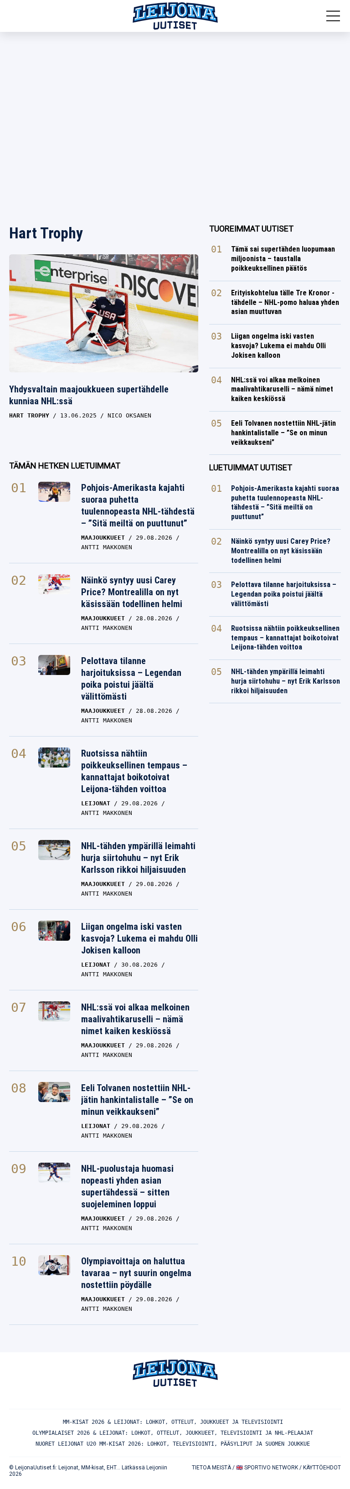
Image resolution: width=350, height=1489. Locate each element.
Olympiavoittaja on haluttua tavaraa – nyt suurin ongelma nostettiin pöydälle (136, 1273)
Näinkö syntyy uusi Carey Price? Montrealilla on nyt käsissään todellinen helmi (131, 592)
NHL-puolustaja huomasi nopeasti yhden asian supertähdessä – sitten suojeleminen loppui (127, 1186)
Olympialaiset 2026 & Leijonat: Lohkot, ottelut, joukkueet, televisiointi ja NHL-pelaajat (172, 1433)
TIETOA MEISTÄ (211, 1467)
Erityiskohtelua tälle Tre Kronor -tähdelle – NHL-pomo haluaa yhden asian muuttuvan (285, 302)
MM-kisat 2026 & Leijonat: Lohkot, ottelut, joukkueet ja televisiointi (173, 1422)
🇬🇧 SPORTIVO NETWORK (267, 1467)
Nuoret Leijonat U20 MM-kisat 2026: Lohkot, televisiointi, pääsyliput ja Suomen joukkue (173, 1444)
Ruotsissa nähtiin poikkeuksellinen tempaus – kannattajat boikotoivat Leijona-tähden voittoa (134, 771)
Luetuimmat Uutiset (250, 467)
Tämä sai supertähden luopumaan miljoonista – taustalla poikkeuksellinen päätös (283, 259)
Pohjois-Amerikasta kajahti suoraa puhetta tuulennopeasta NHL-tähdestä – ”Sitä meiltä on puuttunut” (138, 505)
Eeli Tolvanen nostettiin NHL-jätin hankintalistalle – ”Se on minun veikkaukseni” (137, 1099)
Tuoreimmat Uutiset (251, 228)
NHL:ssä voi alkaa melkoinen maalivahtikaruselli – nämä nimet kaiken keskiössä (135, 1019)
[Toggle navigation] (333, 16)
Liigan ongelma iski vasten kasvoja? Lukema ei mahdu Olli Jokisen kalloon (139, 938)
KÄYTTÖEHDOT (322, 1467)
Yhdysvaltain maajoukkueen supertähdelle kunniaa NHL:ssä (89, 395)
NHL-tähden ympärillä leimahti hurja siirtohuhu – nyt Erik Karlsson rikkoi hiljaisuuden (138, 857)
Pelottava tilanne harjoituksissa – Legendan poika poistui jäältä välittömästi (131, 678)
